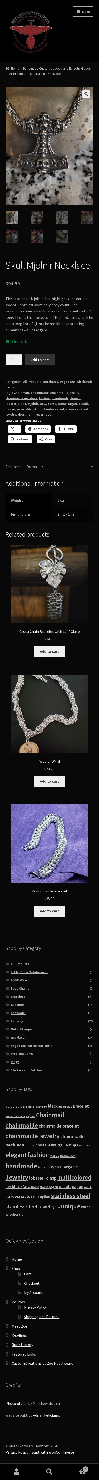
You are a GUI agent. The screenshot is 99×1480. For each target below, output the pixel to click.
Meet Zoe (19, 1326)
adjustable (14, 1106)
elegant (16, 1155)
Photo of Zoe (16, 1403)
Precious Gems (22, 1054)
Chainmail (21, 393)
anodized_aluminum (35, 1106)
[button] (86, 94)
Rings (15, 1062)
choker (30, 1145)
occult (83, 403)
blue (69, 1106)
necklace (14, 1186)
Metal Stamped (22, 1029)
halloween (68, 1156)
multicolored (74, 1177)
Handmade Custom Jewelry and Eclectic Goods (57, 68)
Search (49, 1472)
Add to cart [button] (49, 651)
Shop (16, 1268)
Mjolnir (33, 403)
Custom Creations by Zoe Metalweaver (43, 1363)
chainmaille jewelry (64, 393)
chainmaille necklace (21, 398)
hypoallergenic (64, 1167)
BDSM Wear (19, 980)
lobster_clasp (16, 403)
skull (36, 409)
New (43, 403)
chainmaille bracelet (59, 1126)
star (58, 1207)
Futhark (54, 1156)
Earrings (17, 1021)
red (8, 1197)
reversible (24, 409)
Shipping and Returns (41, 1316)
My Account (33, 1292)
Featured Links (24, 1354)
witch (86, 1206)
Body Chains (20, 988)
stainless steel (53, 409)
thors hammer (28, 414)
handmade (60, 398)
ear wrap (85, 1145)
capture (30, 1116)
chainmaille (40, 393)
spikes (45, 1196)
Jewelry (75, 398)
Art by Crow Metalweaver (29, 972)
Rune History (22, 1344)
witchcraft (14, 1214)
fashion (45, 398)
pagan (10, 409)
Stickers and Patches (26, 1070)
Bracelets (18, 996)
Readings (19, 1335)
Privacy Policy (35, 1307)
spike (35, 1196)
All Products (17, 74)
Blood (62, 1106)
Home (15, 68)
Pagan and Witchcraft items (31, 1046)
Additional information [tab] (25, 466)
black (53, 1106)
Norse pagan (67, 403)
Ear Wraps (18, 1013)
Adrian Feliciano (46, 1415)
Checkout (32, 1283)
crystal (42, 1145)
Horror (43, 1167)
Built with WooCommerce (52, 1452)
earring (55, 1145)
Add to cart (40, 359)
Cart (27, 1273)
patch (88, 1187)
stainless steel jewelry (30, 1206)
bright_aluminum (15, 1116)
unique (46, 414)
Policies (18, 1301)
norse (52, 403)
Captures (18, 1004)
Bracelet (81, 1106)
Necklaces (50, 381)
